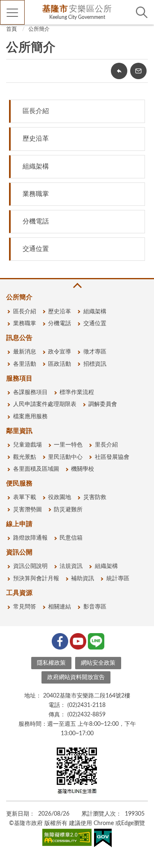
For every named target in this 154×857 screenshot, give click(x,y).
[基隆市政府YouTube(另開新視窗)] (77, 640)
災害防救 (94, 497)
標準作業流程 (77, 392)
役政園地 (59, 497)
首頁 (11, 29)
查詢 (141, 12)
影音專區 (94, 607)
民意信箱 (71, 538)
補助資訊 (82, 578)
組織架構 (36, 166)
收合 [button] (77, 285)
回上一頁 (119, 71)
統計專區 (117, 578)
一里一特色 (68, 445)
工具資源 (19, 593)
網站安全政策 (98, 663)
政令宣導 (59, 352)
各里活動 (24, 364)
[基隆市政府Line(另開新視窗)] (95, 640)
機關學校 (82, 469)
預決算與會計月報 (36, 578)
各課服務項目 (30, 392)
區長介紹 (36, 111)
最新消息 (24, 352)
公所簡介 (39, 29)
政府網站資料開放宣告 (76, 677)
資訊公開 (19, 552)
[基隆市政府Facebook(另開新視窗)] (59, 640)
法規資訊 (71, 566)
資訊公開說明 (30, 566)
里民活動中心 (65, 457)
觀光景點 (24, 457)
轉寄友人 (138, 71)
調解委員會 (102, 404)
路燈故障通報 (30, 538)
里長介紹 (106, 445)
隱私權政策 (51, 663)
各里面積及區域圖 (36, 469)
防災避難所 (68, 510)
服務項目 (19, 378)
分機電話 (36, 221)
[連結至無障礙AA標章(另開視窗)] (67, 839)
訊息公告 (19, 338)
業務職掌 (36, 194)
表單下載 (24, 497)
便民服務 (19, 483)
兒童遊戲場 (27, 445)
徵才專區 (94, 352)
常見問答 (24, 607)
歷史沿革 (36, 138)
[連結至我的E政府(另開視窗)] (103, 839)
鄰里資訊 (19, 431)
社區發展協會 (112, 457)
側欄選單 (12, 12)
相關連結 (59, 607)
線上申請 (19, 524)
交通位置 (36, 249)
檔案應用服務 (30, 416)
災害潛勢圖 (27, 510)
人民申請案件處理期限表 (44, 404)
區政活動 (59, 364)
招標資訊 (94, 364)
